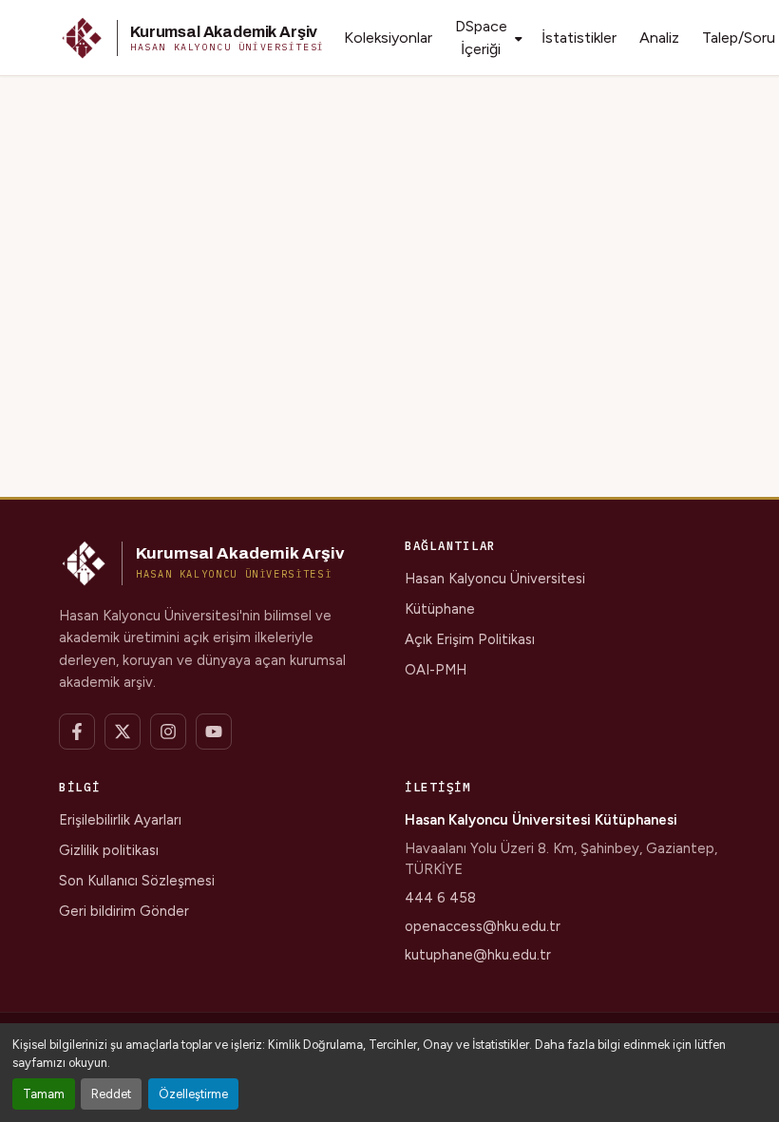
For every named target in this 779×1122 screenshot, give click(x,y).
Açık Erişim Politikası (470, 639)
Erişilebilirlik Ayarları (120, 819)
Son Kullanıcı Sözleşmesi (137, 880)
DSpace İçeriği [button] (481, 37)
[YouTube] (214, 731)
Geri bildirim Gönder (124, 911)
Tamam (44, 1094)
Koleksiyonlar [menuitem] (388, 38)
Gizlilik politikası (109, 850)
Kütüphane (440, 609)
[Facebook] (77, 731)
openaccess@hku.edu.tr (482, 926)
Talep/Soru (738, 38)
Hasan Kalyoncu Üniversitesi (495, 578)
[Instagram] (168, 731)
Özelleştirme (193, 1094)
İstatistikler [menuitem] (579, 38)
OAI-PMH (435, 669)
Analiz (659, 38)
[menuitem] (486, 38)
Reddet (111, 1094)
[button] (192, 38)
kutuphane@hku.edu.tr (478, 954)
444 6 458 (440, 897)
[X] (122, 731)
